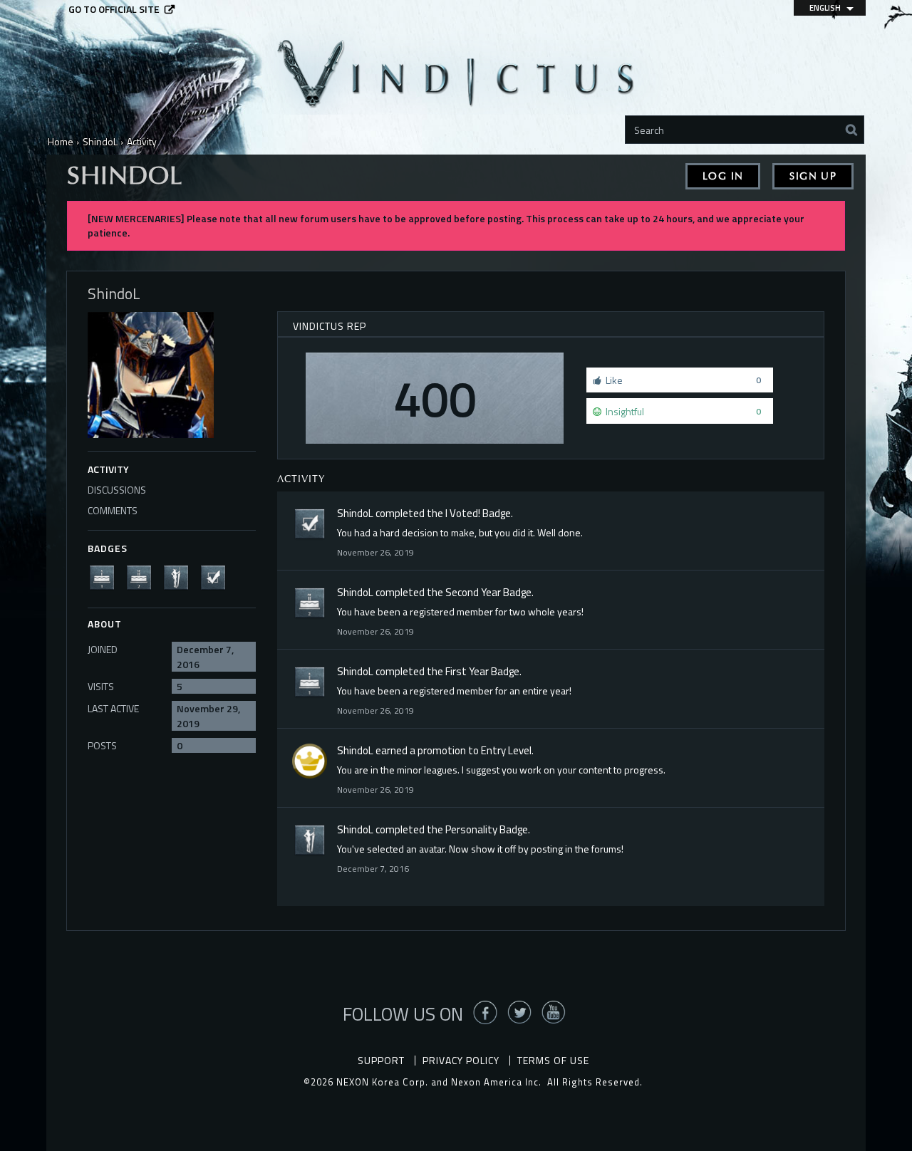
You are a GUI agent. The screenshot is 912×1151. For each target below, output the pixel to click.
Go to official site (114, 9)
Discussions (117, 489)
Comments (113, 510)
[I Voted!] (217, 576)
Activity (108, 469)
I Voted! (462, 513)
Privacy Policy (461, 1060)
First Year (467, 671)
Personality (471, 829)
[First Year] (106, 576)
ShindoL (355, 513)
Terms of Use (553, 1060)
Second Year (473, 592)
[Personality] (180, 576)
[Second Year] (143, 576)
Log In (723, 176)
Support (381, 1060)
